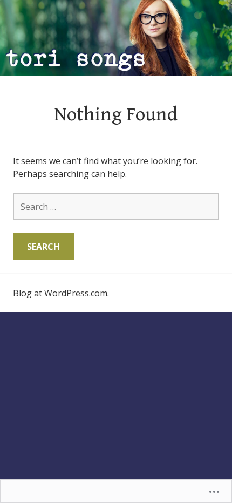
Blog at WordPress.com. (61, 293)
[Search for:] (116, 207)
